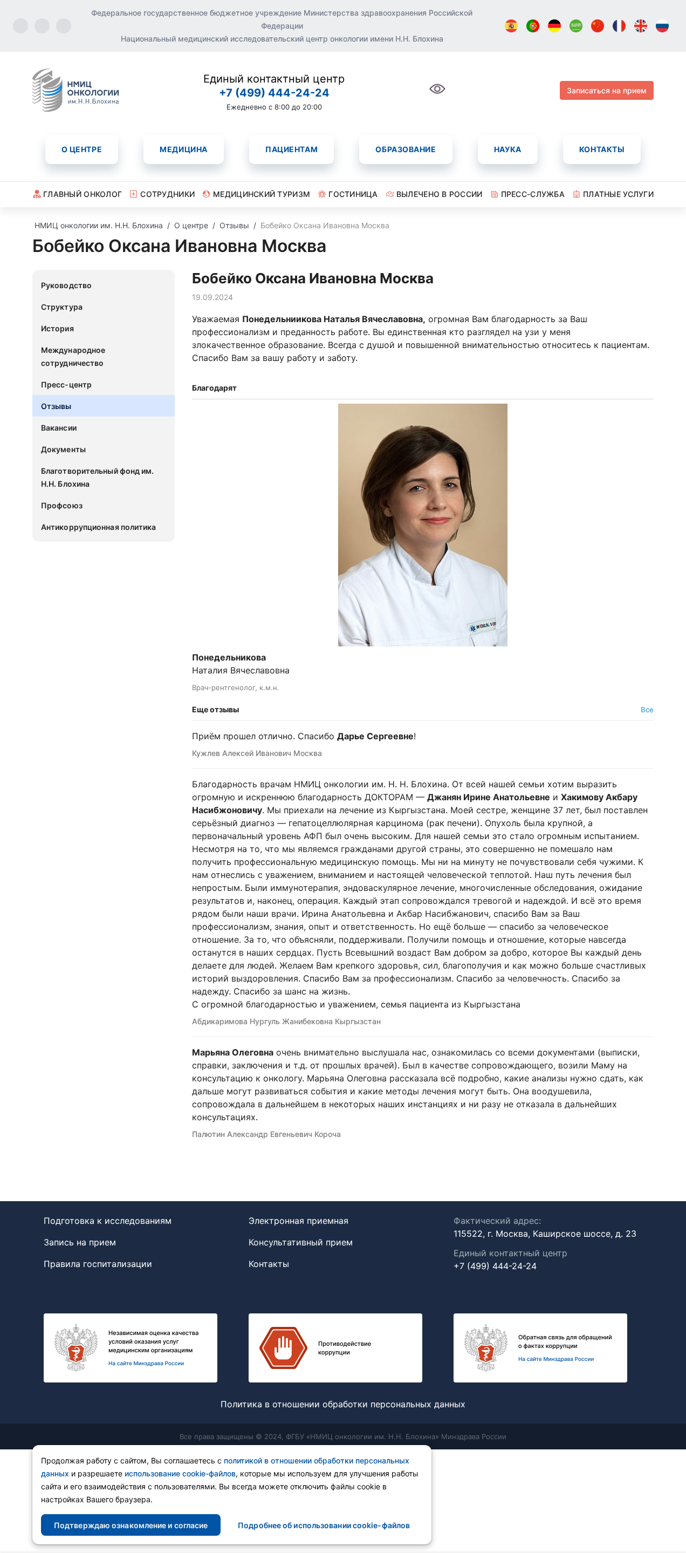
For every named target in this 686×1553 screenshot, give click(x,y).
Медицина (183, 149)
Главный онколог (82, 194)
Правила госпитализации (98, 1263)
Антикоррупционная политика (98, 527)
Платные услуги (618, 194)
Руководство (66, 285)
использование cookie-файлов (180, 1473)
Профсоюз (62, 505)
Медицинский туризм (261, 194)
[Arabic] (576, 26)
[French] (619, 26)
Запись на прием (80, 1242)
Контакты (602, 149)
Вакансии (59, 427)
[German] (554, 26)
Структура (62, 306)
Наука (508, 149)
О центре (81, 149)
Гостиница (353, 194)
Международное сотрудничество (73, 356)
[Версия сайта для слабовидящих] (437, 94)
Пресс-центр (66, 384)
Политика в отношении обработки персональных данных (343, 1404)
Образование (405, 149)
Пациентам (291, 149)
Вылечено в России (439, 194)
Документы (63, 449)
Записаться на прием (607, 90)
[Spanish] (511, 26)
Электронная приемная (298, 1220)
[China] (597, 26)
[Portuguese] (533, 26)
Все (647, 709)
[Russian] (662, 26)
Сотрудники (167, 194)
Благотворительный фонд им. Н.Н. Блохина (97, 477)
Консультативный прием (301, 1242)
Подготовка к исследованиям (108, 1220)
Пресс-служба (533, 194)
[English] (640, 26)
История (57, 328)
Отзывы (56, 406)
